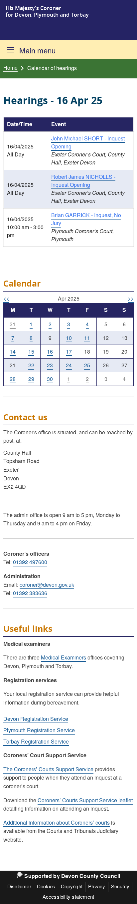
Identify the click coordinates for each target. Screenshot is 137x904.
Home (10, 67)
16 (50, 351)
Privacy (96, 886)
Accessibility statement (68, 896)
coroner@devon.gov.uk (47, 584)
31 (13, 324)
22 (31, 365)
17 (69, 351)
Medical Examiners (63, 657)
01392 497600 (30, 562)
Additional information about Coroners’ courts (56, 822)
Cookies (46, 886)
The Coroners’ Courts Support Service (48, 769)
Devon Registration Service (35, 719)
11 (87, 338)
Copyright (71, 886)
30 (50, 379)
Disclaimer (19, 886)
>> (131, 298)
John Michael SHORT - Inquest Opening (88, 142)
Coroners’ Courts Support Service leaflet (85, 800)
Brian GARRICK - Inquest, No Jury (86, 219)
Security (120, 886)
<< (6, 298)
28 (13, 379)
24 (69, 365)
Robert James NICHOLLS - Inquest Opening (83, 180)
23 (50, 365)
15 (31, 351)
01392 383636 (30, 593)
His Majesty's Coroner (33, 8)
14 (13, 351)
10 (69, 338)
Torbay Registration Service (36, 741)
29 (31, 379)
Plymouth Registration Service (39, 730)
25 (87, 365)
